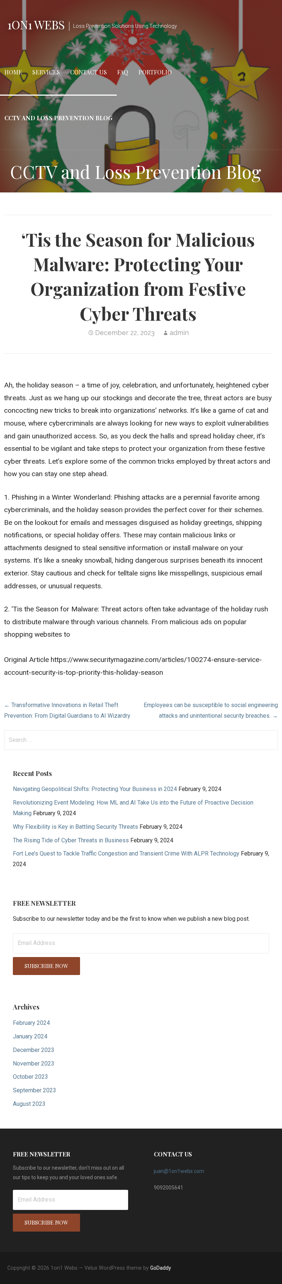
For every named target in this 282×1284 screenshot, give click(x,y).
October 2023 (30, 1076)
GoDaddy (160, 1268)
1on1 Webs (36, 24)
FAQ (122, 72)
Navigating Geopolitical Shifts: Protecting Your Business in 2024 (95, 789)
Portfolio (155, 72)
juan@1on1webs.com (179, 1171)
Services (46, 72)
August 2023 (29, 1103)
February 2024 (31, 1022)
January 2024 (30, 1036)
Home (13, 72)
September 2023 (34, 1090)
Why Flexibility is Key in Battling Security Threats (75, 826)
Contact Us (88, 72)
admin (179, 332)
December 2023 (33, 1049)
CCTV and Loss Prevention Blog (58, 118)
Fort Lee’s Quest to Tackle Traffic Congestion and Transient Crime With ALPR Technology (126, 853)
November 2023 (33, 1063)
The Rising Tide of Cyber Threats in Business (71, 840)
